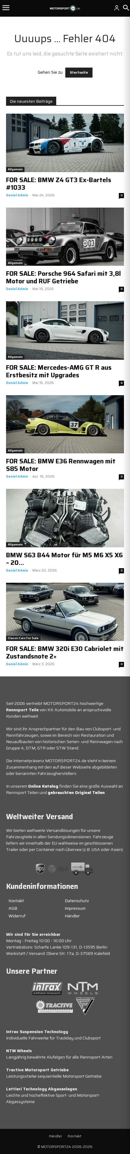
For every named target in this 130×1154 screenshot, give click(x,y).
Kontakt (16, 900)
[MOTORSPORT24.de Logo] (65, 8)
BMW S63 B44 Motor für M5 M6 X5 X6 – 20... (64, 559)
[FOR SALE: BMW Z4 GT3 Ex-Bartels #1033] (65, 143)
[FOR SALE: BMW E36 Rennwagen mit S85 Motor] (65, 424)
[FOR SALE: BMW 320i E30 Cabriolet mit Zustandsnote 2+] (65, 612)
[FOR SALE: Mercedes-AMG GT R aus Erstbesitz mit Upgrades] (65, 330)
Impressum (75, 908)
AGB (12, 908)
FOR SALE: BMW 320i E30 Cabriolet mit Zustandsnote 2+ (65, 652)
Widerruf (16, 915)
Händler (72, 915)
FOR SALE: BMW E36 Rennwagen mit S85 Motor (60, 465)
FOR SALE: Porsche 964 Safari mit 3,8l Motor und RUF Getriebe (63, 277)
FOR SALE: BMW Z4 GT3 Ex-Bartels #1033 (58, 183)
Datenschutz (77, 900)
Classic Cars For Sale (23, 638)
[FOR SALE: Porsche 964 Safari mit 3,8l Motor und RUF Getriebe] (65, 237)
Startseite (79, 72)
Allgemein (15, 169)
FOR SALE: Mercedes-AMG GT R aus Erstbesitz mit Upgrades (59, 371)
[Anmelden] (116, 8)
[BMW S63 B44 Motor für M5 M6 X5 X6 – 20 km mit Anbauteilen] (65, 518)
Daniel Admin (17, 195)
